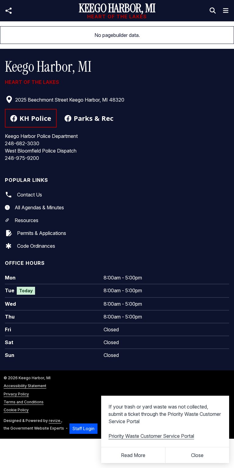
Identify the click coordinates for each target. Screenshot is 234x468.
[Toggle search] (213, 11)
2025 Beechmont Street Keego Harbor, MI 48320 (69, 100)
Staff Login (83, 428)
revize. (55, 420)
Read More (133, 455)
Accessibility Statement (25, 385)
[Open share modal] (8, 11)
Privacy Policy (16, 394)
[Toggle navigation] (226, 11)
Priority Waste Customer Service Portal (151, 436)
